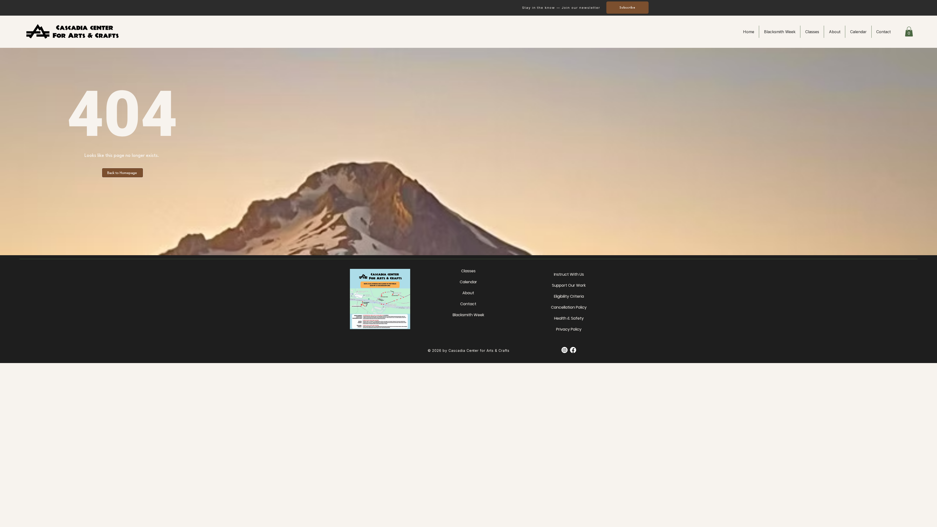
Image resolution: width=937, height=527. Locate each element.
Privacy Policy (569, 329)
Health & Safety (569, 318)
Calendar (468, 282)
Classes (468, 271)
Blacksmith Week (468, 315)
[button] (909, 32)
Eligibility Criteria (569, 296)
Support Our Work (569, 285)
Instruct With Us (569, 274)
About (468, 293)
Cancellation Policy (569, 307)
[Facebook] (573, 350)
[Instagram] (564, 350)
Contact (468, 304)
